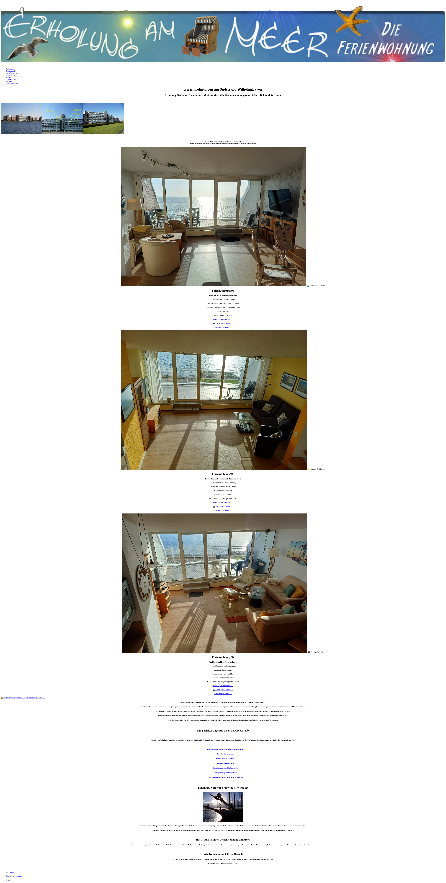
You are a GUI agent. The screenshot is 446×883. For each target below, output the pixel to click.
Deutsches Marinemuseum (225, 754)
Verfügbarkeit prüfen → (223, 327)
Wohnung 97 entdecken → (223, 686)
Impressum (10, 872)
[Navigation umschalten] (2, 65)
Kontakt (8, 77)
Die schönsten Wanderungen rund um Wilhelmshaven (225, 777)
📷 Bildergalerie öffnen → (223, 323)
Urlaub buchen (11, 79)
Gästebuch (9, 81)
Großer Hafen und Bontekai (225, 758)
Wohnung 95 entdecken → (223, 502)
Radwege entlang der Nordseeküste (225, 773)
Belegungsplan (11, 71)
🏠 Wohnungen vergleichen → (12, 698)
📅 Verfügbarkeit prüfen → (34, 698)
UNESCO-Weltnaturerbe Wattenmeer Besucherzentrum (225, 749)
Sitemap (8, 880)
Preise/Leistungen (12, 73)
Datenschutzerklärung (14, 876)
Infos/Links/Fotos (12, 84)
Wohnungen (10, 69)
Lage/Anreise (10, 75)
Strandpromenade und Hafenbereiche (225, 768)
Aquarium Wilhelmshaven (225, 763)
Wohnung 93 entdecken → (223, 319)
